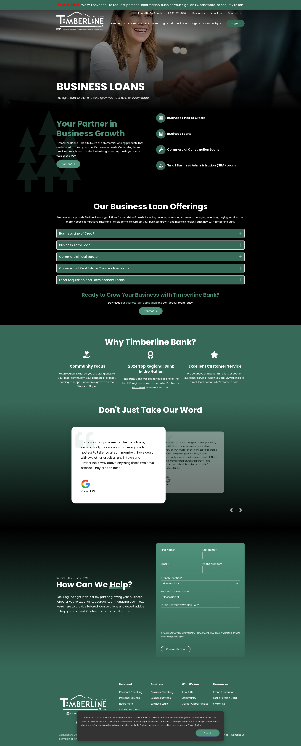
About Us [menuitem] (216, 13)
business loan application (141, 303)
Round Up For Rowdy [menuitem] (150, 13)
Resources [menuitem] (199, 13)
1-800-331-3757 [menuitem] (177, 13)
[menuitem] (130, 692)
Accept (207, 733)
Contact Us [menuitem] (234, 13)
